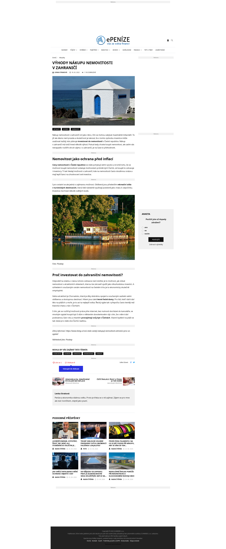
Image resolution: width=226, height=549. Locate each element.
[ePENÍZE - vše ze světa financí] (113, 40)
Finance (137, 50)
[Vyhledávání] (172, 40)
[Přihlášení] (168, 40)
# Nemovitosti (88, 353)
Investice (104, 50)
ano (146, 227)
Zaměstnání (160, 50)
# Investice (77, 353)
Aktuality (57, 129)
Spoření (83, 50)
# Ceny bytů (57, 353)
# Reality (99, 353)
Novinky (64, 50)
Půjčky (72, 50)
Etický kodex (125, 541)
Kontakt (94, 541)
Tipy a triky (148, 50)
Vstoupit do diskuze (71, 369)
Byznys (115, 50)
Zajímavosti (75, 129)
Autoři (100, 541)
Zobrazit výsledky (156, 244)
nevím (147, 234)
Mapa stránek (134, 541)
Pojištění (93, 50)
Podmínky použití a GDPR (111, 541)
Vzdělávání (127, 50)
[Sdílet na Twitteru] (134, 362)
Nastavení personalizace (113, 544)
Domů (89, 541)
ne (146, 231)
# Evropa (67, 353)
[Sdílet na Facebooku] (131, 362)
